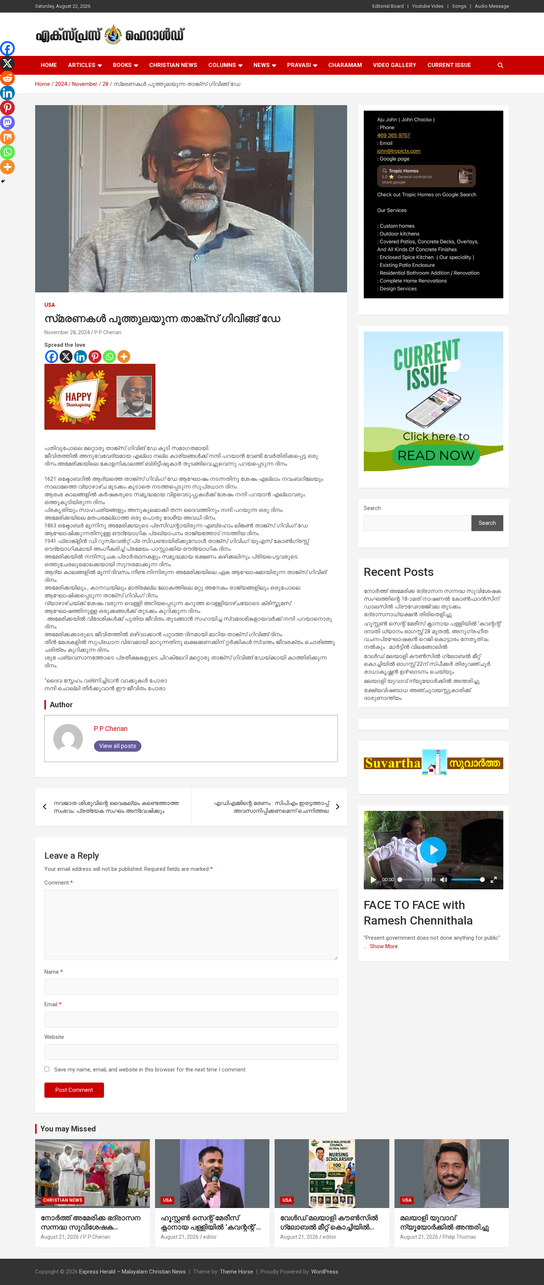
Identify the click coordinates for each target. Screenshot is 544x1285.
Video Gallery (394, 65)
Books (122, 65)
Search (372, 508)
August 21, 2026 (60, 1237)
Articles (81, 65)
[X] (66, 356)
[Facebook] (51, 356)
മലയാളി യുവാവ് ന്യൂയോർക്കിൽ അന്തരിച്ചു (422, 681)
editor (210, 1237)
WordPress (324, 1271)
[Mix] (7, 137)
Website (54, 1037)
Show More (384, 946)
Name (53, 972)
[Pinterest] (94, 356)
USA (49, 305)
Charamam (345, 65)
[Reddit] (7, 78)
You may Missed (68, 1128)
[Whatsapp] (109, 356)
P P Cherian (107, 332)
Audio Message (492, 6)
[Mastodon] (7, 122)
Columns (222, 65)
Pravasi (299, 65)
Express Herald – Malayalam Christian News (132, 1271)
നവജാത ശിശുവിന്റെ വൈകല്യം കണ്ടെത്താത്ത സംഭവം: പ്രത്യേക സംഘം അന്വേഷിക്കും (116, 807)
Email (52, 1004)
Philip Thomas (459, 1237)
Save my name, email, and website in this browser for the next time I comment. (150, 1069)
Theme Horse (236, 1271)
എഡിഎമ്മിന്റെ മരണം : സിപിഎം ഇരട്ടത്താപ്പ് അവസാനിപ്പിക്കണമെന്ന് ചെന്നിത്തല (271, 807)
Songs (459, 6)
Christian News (173, 65)
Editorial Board (388, 6)
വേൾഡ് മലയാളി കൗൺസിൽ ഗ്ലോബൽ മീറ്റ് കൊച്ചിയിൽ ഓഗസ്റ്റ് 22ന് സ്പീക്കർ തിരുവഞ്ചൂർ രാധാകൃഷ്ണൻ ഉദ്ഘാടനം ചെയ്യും (427, 664)
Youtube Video (428, 6)
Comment (58, 882)
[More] (123, 356)
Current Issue (449, 65)
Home (49, 65)
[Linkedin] (80, 356)
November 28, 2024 (67, 332)
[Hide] (3, 181)
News (261, 65)
